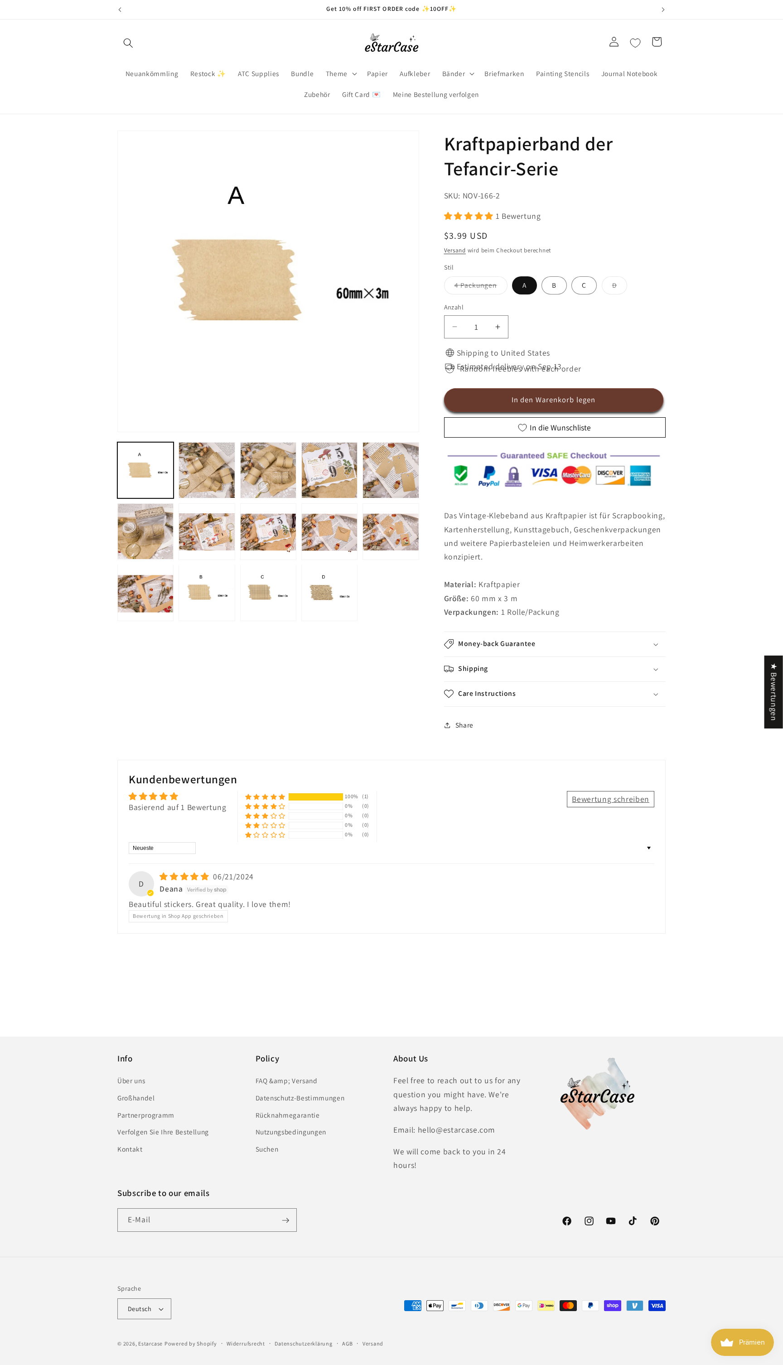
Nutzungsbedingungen (291, 1132)
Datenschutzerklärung (303, 1343)
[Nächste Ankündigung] (663, 9)
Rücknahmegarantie (288, 1114)
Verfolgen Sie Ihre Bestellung (163, 1132)
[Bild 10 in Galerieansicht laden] (390, 531)
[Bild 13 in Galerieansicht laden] (268, 592)
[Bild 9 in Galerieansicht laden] (329, 531)
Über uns (131, 1080)
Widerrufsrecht (246, 1343)
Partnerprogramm (145, 1114)
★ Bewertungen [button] (774, 692)
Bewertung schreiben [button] (610, 799)
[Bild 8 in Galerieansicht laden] (268, 531)
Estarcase (150, 1343)
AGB (347, 1343)
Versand (455, 250)
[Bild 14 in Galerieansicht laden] (329, 592)
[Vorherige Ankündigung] (120, 9)
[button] (128, 43)
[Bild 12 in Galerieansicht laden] (207, 592)
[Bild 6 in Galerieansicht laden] (145, 531)
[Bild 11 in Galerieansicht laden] (145, 592)
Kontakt (130, 1148)
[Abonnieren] (285, 1220)
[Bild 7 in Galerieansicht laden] (207, 531)
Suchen (267, 1148)
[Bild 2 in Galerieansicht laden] (207, 470)
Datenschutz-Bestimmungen (300, 1097)
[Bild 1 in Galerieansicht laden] (145, 470)
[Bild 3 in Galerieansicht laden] (268, 470)
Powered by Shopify (190, 1343)
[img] (185, 876)
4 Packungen (481, 287)
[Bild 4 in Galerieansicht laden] (329, 470)
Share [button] (464, 724)
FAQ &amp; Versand (287, 1080)
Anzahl (454, 307)
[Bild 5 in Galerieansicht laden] (390, 470)
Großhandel (136, 1097)
